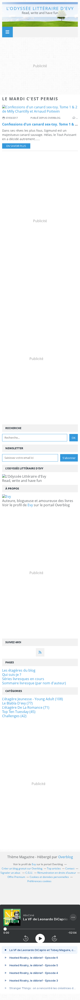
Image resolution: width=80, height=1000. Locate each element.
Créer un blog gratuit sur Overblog (22, 868)
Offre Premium (16, 877)
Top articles (54, 868)
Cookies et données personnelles (49, 877)
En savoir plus (16, 146)
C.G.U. (29, 872)
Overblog (65, 857)
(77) (17, 703)
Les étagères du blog (18, 670)
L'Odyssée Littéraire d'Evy (40, 8)
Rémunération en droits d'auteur (56, 872)
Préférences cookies (39, 881)
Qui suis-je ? (11, 674)
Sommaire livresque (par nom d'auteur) (34, 683)
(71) (25, 707)
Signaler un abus (10, 872)
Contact (69, 868)
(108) (32, 699)
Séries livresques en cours (23, 678)
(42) (14, 716)
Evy (30, 505)
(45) (18, 711)
